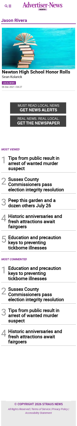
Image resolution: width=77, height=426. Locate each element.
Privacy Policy (60, 409)
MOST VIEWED (10, 149)
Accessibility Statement (38, 413)
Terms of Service (40, 409)
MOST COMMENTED (14, 259)
